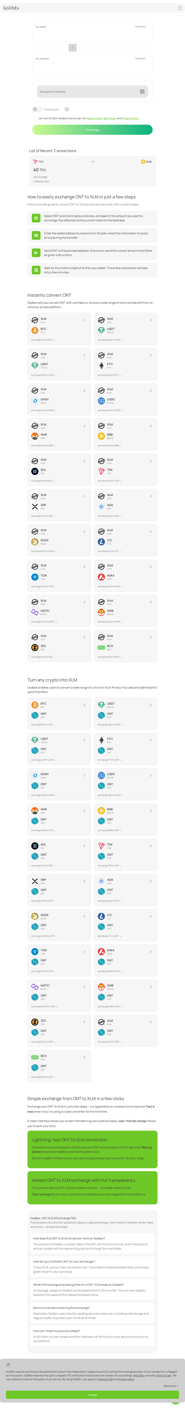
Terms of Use (94, 118)
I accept (92, 1394)
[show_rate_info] (67, 109)
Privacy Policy (130, 118)
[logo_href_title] (11, 8)
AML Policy (109, 118)
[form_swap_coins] (73, 48)
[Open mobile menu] (180, 8)
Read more (170, 1386)
